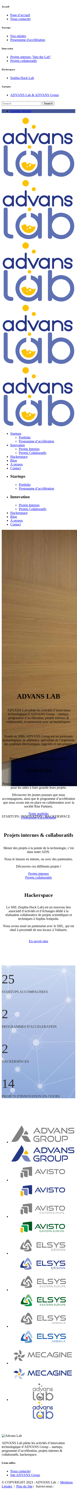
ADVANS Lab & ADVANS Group (34, 95)
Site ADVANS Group (25, 1475)
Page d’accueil (20, 15)
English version (20, 111)
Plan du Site (24, 1486)
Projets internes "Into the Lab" (30, 57)
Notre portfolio (38, 813)
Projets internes (38, 873)
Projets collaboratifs (23, 61)
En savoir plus (38, 941)
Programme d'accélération (27, 40)
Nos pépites (18, 36)
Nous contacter (20, 19)
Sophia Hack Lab (22, 78)
